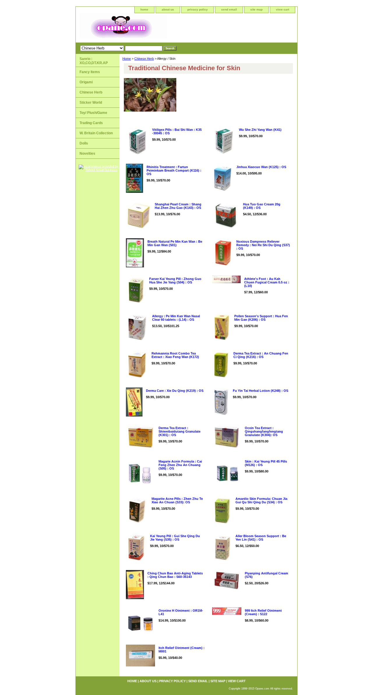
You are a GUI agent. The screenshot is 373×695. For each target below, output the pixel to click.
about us (168, 9)
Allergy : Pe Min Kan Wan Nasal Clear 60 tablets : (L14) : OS (176, 317)
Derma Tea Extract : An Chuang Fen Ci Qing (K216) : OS (260, 355)
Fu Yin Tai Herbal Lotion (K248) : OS (260, 390)
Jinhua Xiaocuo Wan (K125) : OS (261, 167)
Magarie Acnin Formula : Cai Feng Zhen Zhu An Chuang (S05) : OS (180, 465)
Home (126, 58)
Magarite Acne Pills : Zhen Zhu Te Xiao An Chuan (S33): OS (177, 500)
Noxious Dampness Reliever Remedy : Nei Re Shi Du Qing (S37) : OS (263, 245)
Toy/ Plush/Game (93, 113)
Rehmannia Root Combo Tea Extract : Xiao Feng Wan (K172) (175, 355)
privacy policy (197, 9)
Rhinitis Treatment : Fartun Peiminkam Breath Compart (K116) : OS (174, 170)
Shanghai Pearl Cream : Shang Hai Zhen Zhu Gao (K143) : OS (178, 205)
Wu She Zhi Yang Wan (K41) (260, 129)
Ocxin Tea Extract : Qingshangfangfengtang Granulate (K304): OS (264, 431)
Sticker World (91, 102)
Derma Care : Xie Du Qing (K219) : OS (174, 390)
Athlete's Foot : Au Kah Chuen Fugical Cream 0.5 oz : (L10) (266, 282)
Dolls (84, 143)
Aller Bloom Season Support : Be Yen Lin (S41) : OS (260, 537)
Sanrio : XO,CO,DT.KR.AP (94, 61)
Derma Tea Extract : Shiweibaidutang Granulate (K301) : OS (179, 431)
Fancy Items (90, 72)
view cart (282, 9)
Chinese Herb (144, 58)
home (144, 9)
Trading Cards (91, 123)
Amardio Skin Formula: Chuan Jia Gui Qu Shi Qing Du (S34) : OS (261, 500)
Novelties (87, 153)
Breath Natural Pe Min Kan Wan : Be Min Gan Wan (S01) (174, 243)
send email (229, 9)
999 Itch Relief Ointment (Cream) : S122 (263, 612)
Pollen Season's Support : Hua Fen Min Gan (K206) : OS (261, 317)
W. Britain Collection (96, 133)
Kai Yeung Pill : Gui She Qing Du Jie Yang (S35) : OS (175, 537)
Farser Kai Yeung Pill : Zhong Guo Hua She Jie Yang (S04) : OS (175, 280)
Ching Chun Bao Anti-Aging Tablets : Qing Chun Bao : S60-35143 (175, 574)
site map (256, 9)
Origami (86, 82)
